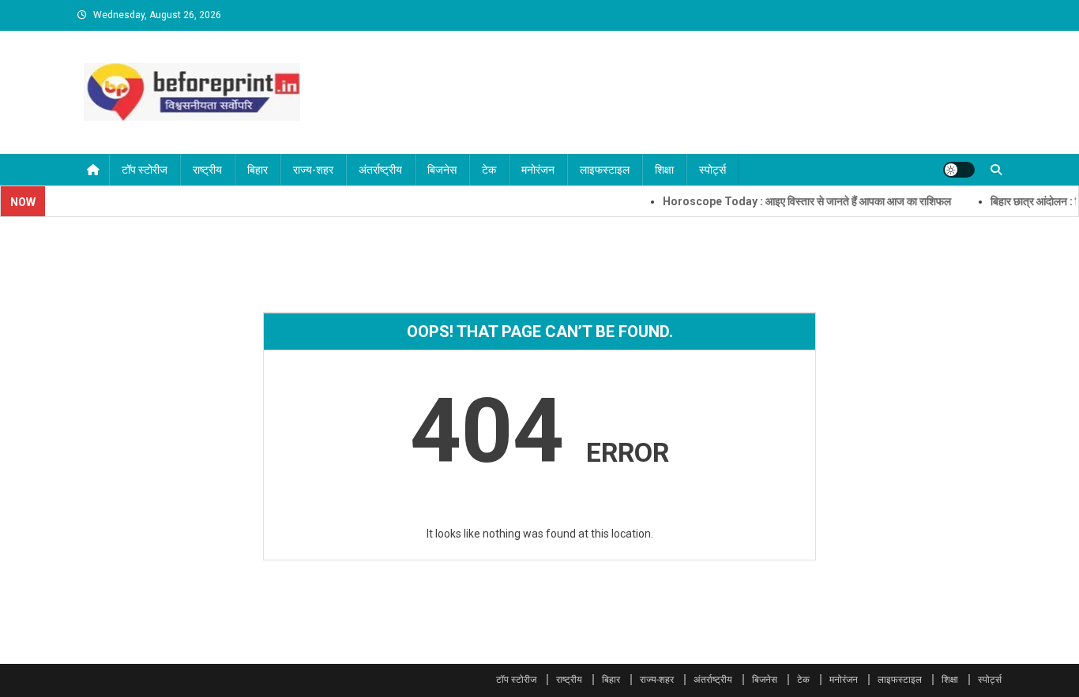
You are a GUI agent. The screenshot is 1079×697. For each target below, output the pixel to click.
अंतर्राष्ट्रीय (380, 169)
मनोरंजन (538, 169)
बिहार (257, 169)
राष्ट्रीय (207, 169)
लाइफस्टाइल (605, 169)
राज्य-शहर (313, 169)
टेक (489, 169)
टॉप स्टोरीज (144, 169)
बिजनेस (442, 169)
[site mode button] (959, 170)
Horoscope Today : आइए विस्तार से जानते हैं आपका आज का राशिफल (796, 201)
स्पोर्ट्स (712, 169)
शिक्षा (664, 169)
